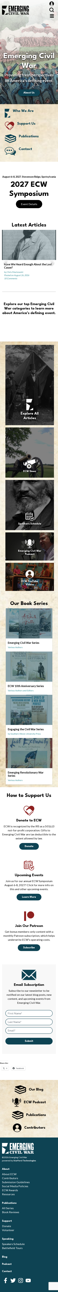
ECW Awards (10, 1190)
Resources (8, 1194)
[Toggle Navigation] (52, 16)
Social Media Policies (15, 1186)
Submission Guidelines (16, 1182)
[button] (6, 263)
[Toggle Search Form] (51, 9)
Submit (29, 1041)
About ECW (9, 1174)
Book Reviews (10, 1212)
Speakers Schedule (13, 1244)
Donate (29, 846)
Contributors (10, 1178)
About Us (29, 93)
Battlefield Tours (12, 1248)
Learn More (29, 897)
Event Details (29, 204)
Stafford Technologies (24, 1160)
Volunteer (8, 1230)
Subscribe (29, 947)
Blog (4, 1257)
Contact (7, 1271)
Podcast (7, 1264)
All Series (8, 1208)
